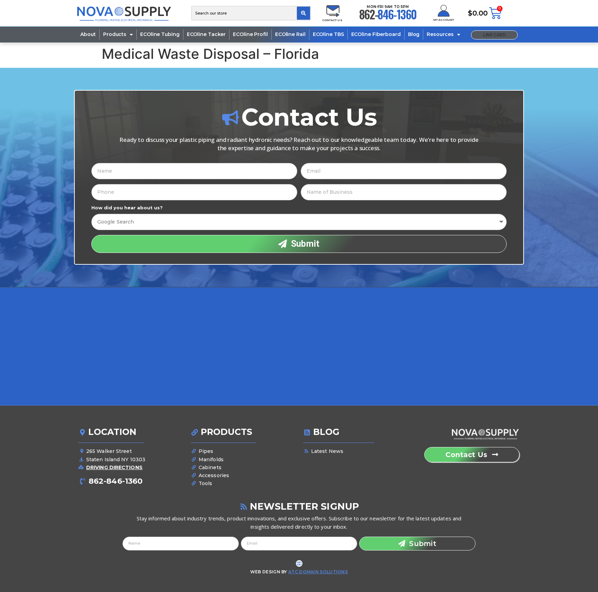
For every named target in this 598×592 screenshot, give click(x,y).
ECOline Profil (250, 34)
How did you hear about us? (127, 207)
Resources (440, 34)
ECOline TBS (328, 34)
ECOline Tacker (206, 34)
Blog (414, 34)
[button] (494, 34)
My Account (443, 19)
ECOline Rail (290, 34)
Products (114, 34)
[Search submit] (303, 13)
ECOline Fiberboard (376, 34)
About (88, 34)
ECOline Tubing (160, 34)
